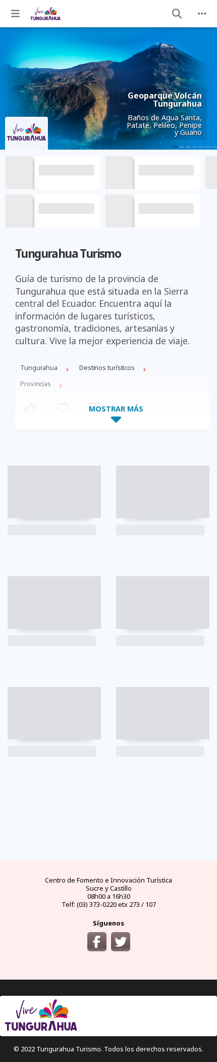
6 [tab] (207, 147)
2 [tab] (181, 147)
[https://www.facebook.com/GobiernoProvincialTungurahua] (96, 941)
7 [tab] (214, 147)
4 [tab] (194, 147)
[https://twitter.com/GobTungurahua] (120, 941)
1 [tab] (175, 147)
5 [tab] (201, 147)
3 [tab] (188, 147)
